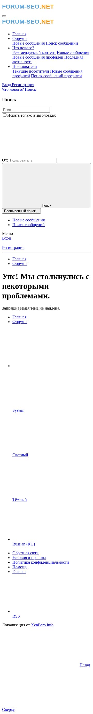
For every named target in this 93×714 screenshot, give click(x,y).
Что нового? (23, 48)
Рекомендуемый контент (34, 52)
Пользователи (24, 66)
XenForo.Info (42, 625)
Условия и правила (29, 557)
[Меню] (4, 16)
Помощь (19, 567)
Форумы (19, 38)
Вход (6, 238)
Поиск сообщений (62, 43)
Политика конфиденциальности (40, 562)
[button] (41, 155)
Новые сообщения (28, 43)
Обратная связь (25, 553)
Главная (19, 34)
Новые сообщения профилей (37, 57)
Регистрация (13, 247)
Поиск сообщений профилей (56, 76)
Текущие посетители (30, 71)
